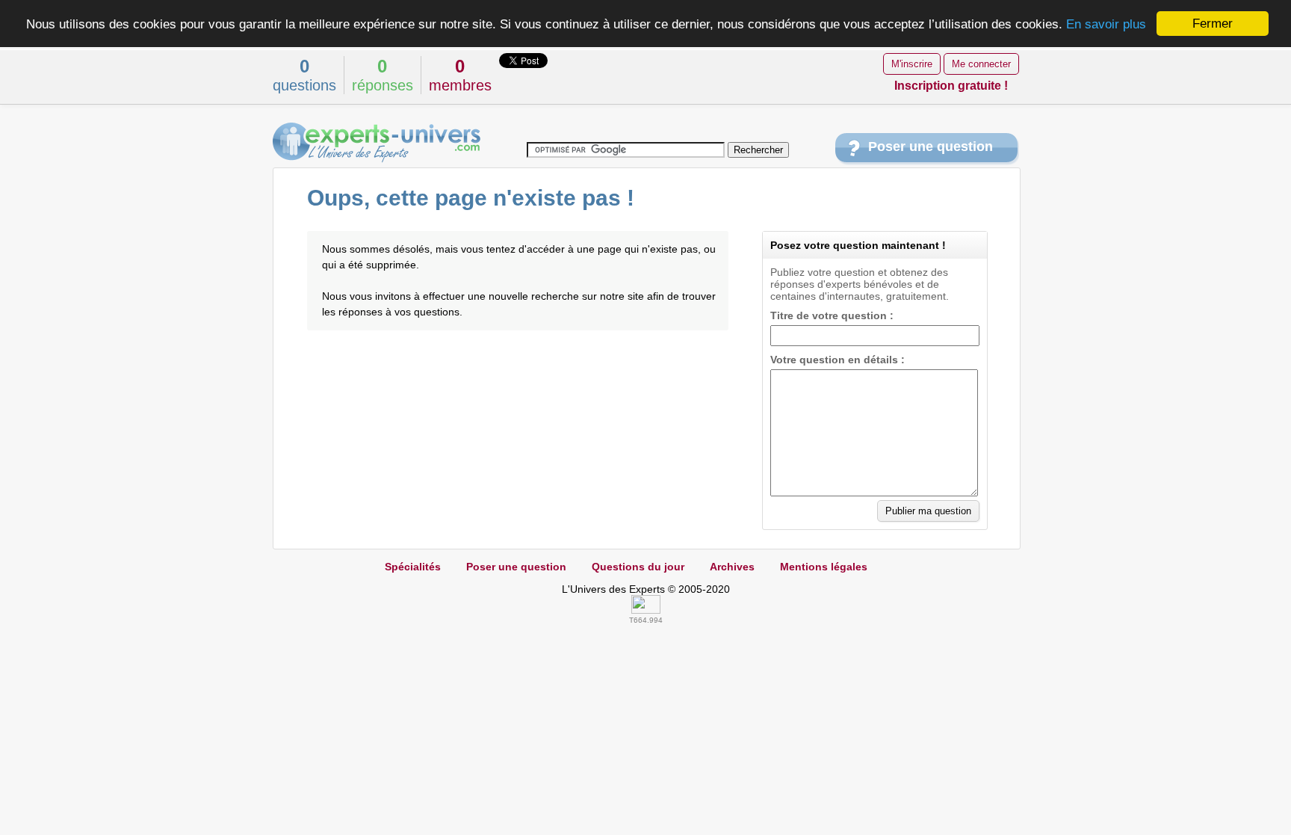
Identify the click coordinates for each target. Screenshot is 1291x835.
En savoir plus (1106, 24)
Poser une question (930, 146)
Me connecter (981, 64)
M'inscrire (911, 64)
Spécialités (413, 567)
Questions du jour (638, 567)
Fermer (1212, 23)
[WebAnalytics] (645, 610)
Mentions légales (823, 567)
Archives (732, 567)
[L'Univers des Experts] (376, 143)
